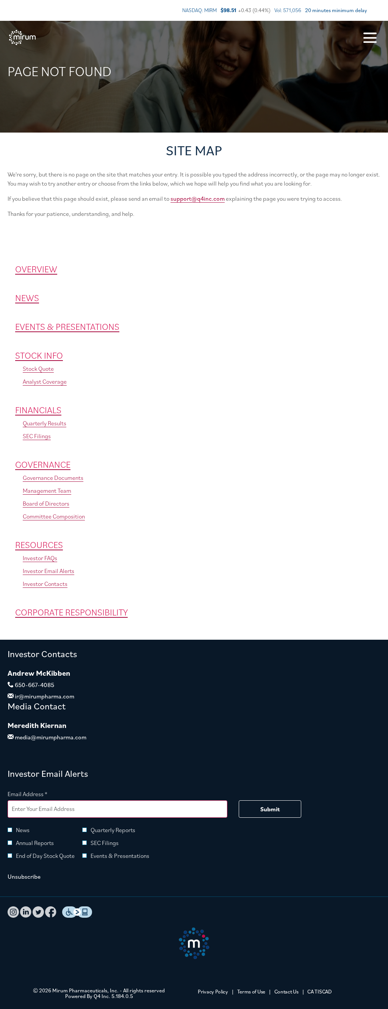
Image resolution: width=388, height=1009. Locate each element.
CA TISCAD (319, 992)
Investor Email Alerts (48, 571)
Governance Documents (53, 477)
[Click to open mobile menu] (370, 38)
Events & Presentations (67, 326)
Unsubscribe (24, 876)
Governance (42, 464)
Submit (270, 809)
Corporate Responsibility (71, 612)
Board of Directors (46, 503)
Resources (39, 545)
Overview (36, 269)
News (27, 298)
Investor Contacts (45, 583)
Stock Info (39, 355)
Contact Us (286, 992)
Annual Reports (35, 843)
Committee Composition (54, 516)
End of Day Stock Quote (45, 855)
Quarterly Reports (113, 830)
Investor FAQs (40, 558)
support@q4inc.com (198, 198)
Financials (38, 410)
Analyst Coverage (45, 381)
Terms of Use (251, 992)
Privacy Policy (213, 992)
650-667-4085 (34, 685)
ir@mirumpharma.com (44, 696)
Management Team (47, 490)
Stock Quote (38, 368)
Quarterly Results (44, 423)
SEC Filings (37, 436)
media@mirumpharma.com (50, 737)
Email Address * (39, 794)
